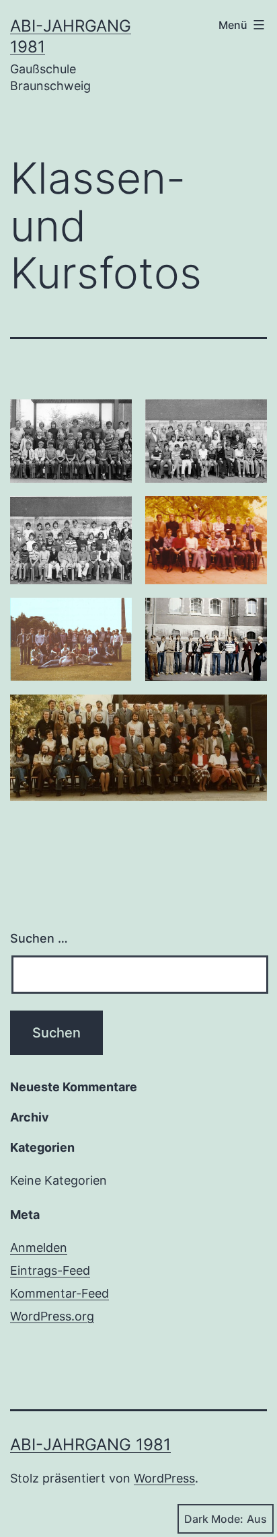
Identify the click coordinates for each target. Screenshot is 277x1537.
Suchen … (39, 938)
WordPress (164, 1478)
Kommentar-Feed (59, 1293)
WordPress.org (52, 1316)
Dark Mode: (213, 1519)
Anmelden (38, 1247)
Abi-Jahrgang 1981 (90, 1444)
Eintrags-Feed (50, 1270)
